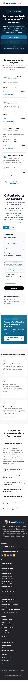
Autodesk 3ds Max (6, 563)
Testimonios (5, 632)
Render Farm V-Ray (7, 581)
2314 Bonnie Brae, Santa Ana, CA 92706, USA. (15, 549)
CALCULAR (14, 288)
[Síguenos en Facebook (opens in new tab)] (10, 675)
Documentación (6, 645)
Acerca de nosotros (6, 619)
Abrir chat (6, 373)
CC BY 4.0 (8, 672)
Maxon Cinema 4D (6, 571)
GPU (13, 228)
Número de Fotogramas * (10, 237)
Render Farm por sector (8, 599)
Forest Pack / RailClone (8, 591)
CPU (6, 228)
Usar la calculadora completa (14, 42)
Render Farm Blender (7, 568)
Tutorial (4, 640)
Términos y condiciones (8, 627)
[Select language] (20, 3)
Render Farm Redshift (7, 576)
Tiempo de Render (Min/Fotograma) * (13, 244)
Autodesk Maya (5, 566)
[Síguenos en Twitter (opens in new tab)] (6, 675)
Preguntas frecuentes (7, 650)
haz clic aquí (17, 215)
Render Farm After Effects (8, 589)
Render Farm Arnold (7, 579)
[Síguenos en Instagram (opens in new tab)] (22, 675)
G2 (3, 663)
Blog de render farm (7, 642)
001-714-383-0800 (8, 546)
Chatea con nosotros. (17, 223)
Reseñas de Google (7, 658)
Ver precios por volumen (10, 417)
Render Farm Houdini (7, 586)
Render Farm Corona (7, 573)
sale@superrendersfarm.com (10, 551)
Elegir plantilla (14, 37)
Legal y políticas (6, 630)
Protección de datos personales (10, 625)
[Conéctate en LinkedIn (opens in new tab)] (18, 675)
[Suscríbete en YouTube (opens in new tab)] (14, 675)
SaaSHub (5, 660)
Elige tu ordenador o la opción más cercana (12, 256)
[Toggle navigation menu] (24, 3)
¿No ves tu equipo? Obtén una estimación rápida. (14, 269)
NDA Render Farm (6, 622)
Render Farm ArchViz (7, 602)
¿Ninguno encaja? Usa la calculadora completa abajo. (14, 182)
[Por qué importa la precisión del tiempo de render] (6, 245)
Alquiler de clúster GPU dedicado (10, 609)
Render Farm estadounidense (9, 604)
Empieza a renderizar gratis (14, 338)
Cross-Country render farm (9, 612)
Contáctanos (5, 648)
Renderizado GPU (6, 584)
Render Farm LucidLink (7, 607)
